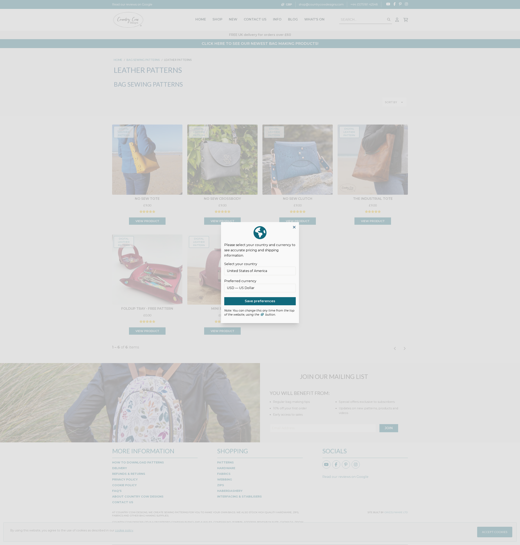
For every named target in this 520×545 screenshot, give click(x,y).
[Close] (294, 227)
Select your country (240, 264)
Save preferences (260, 301)
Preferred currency (240, 281)
